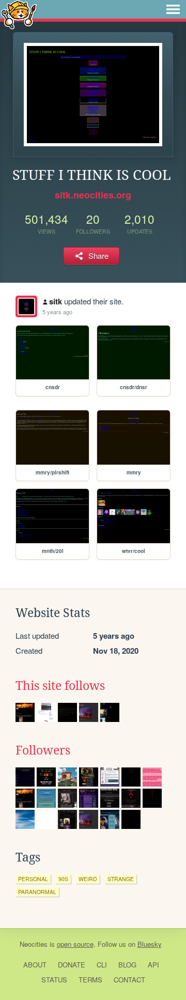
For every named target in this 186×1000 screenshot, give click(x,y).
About (35, 965)
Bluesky (149, 944)
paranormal (37, 892)
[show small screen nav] (173, 9)
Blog (127, 965)
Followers (43, 750)
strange (120, 879)
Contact (129, 979)
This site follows (60, 686)
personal (33, 879)
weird (88, 879)
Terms (90, 979)
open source (75, 944)
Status (54, 979)
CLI (102, 965)
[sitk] (26, 306)
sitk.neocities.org (93, 195)
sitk (55, 301)
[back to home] (19, 14)
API (153, 965)
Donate (71, 965)
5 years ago (57, 311)
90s (63, 879)
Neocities (34, 944)
